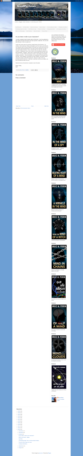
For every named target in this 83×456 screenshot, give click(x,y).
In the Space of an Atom (61, 29)
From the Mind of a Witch (52, 27)
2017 (19, 426)
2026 (19, 411)
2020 (19, 421)
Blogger (49, 453)
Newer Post (18, 106)
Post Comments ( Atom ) (25, 108)
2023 (19, 416)
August (20, 447)
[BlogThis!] (32, 70)
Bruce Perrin (60, 397)
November (21, 432)
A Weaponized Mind (51, 29)
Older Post (46, 106)
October (20, 434)
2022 (19, 417)
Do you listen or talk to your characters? (26, 435)
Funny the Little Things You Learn (25, 442)
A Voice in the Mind (41, 29)
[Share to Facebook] (35, 70)
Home (32, 106)
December (21, 430)
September (21, 445)
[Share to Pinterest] (37, 70)
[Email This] (31, 70)
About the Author (37, 31)
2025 (19, 412)
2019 (19, 422)
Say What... (21, 438)
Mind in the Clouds (34, 27)
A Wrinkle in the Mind (63, 27)
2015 (19, 429)
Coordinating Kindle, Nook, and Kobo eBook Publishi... (29, 440)
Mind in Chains (42, 27)
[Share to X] (34, 70)
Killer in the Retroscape (20, 31)
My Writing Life (18, 27)
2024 (19, 414)
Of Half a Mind (26, 27)
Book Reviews (29, 31)
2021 (19, 419)
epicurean (41, 453)
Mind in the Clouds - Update (24, 437)
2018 (19, 424)
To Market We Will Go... (23, 443)
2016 (19, 427)
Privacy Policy (44, 31)
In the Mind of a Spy (32, 29)
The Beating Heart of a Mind (21, 29)
